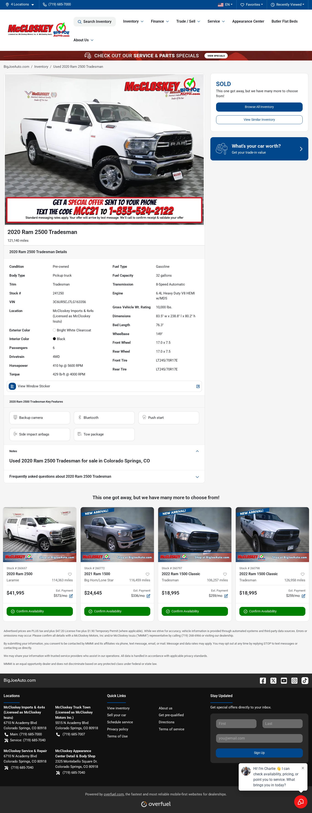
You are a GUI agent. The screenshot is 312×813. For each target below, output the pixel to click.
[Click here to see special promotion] (156, 55)
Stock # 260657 (17, 568)
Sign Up (259, 753)
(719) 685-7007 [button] (74, 734)
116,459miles (139, 580)
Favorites (253, 5)
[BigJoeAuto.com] (38, 30)
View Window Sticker (34, 386)
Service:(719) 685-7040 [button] (27, 740)
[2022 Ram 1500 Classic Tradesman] (195, 534)
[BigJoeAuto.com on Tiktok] (303, 680)
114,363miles (62, 580)
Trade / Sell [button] (185, 21)
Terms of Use (117, 736)
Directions (167, 722)
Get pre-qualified (171, 715)
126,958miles (294, 580)
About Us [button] (81, 40)
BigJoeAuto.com (16, 67)
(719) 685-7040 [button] (22, 768)
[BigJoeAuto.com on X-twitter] (271, 680)
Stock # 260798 (249, 568)
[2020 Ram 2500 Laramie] (40, 534)
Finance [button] (157, 21)
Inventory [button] (131, 21)
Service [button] (214, 21)
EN (227, 5)
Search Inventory (97, 21)
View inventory (118, 708)
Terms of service (171, 729)
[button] (21, 4)
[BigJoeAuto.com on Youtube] (282, 680)
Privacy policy (117, 729)
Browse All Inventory (259, 107)
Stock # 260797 (172, 568)
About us (165, 708)
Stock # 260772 (94, 568)
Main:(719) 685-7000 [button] (26, 734)
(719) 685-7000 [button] (59, 4)
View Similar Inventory (259, 119)
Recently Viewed (288, 5)
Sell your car (116, 715)
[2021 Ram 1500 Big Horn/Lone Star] (117, 534)
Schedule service (120, 722)
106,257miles (217, 580)
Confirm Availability (30, 611)
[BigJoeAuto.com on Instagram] (292, 680)
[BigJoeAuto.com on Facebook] (261, 680)
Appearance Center (248, 21)
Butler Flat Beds (285, 21)
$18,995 (170, 593)
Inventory (41, 67)
